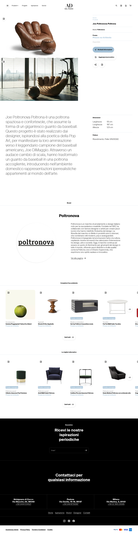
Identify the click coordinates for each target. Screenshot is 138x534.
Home (95, 18)
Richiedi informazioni (105, 50)
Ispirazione (34, 6)
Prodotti (14, 6)
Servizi (44, 6)
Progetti (24, 6)
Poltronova (101, 30)
